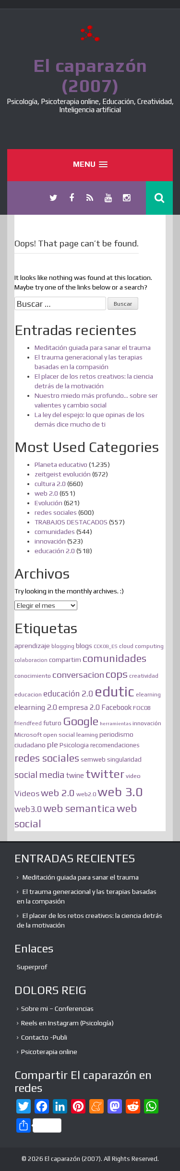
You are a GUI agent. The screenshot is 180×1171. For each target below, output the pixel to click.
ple (52, 744)
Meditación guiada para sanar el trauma (93, 347)
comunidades (55, 531)
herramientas (115, 723)
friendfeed (28, 723)
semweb (93, 759)
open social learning (70, 734)
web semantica (79, 808)
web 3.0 (120, 791)
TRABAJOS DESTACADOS (71, 522)
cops (117, 674)
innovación (50, 541)
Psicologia (74, 745)
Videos (26, 793)
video (133, 775)
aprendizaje (32, 645)
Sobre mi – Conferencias (57, 1008)
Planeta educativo (61, 464)
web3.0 (28, 809)
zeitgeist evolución (63, 474)
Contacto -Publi (44, 1037)
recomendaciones (115, 745)
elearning (148, 694)
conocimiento (32, 675)
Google (80, 721)
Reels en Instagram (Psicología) (67, 1023)
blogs (84, 645)
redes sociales (56, 512)
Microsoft (28, 734)
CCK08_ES (106, 646)
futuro (52, 723)
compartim (65, 659)
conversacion (78, 674)
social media (39, 774)
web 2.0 (46, 493)
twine (75, 775)
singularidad (124, 759)
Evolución (48, 503)
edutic (114, 691)
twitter (104, 773)
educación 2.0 (55, 551)
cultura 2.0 (50, 483)
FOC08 (142, 707)
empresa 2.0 (79, 707)
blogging (62, 646)
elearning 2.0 (35, 707)
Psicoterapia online (49, 1051)
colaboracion (31, 660)
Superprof (32, 967)
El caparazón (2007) (90, 75)
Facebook (116, 707)
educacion (28, 694)
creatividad (143, 675)
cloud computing (141, 646)
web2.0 (86, 794)
